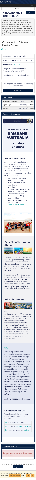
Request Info (18, 90)
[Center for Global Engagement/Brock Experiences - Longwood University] (18, 2)
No (32, 475)
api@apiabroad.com (23, 426)
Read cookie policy (15, 475)
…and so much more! (16, 205)
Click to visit (17, 64)
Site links (18, 9)
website (27, 430)
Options (30, 13)
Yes (28, 475)
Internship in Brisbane (18, 144)
